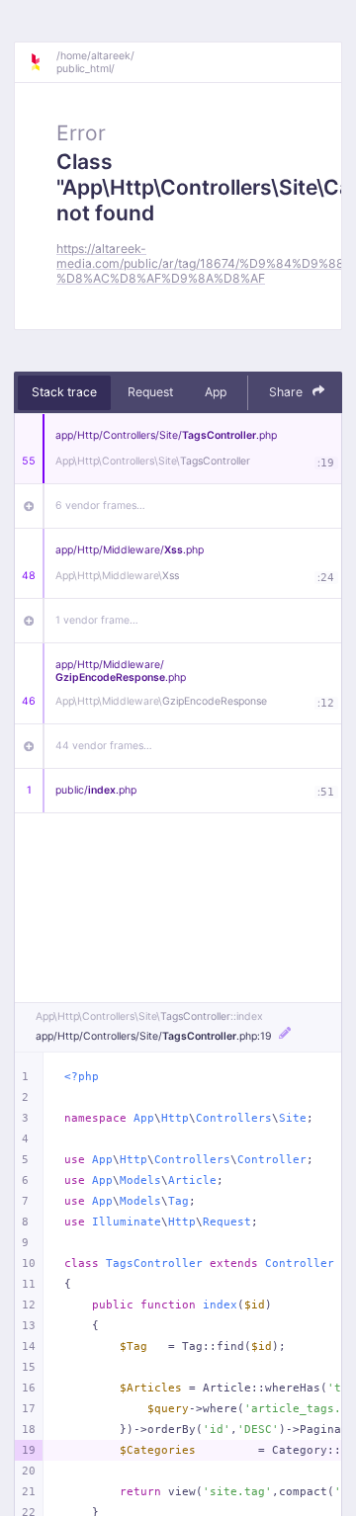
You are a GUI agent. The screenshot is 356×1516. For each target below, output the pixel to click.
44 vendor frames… (103, 745)
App (215, 391)
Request (150, 391)
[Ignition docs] (42, 62)
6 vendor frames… (100, 505)
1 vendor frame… (96, 620)
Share (287, 391)
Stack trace (64, 391)
